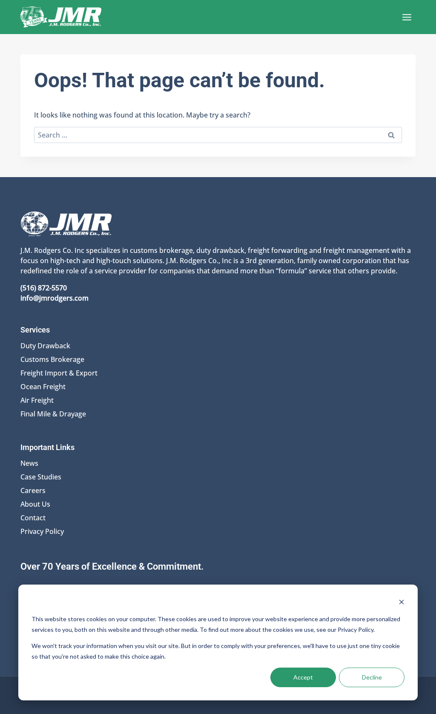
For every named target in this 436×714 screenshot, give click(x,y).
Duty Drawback (45, 345)
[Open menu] (407, 17)
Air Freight (37, 400)
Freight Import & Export (59, 373)
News (29, 463)
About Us (35, 504)
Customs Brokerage (52, 359)
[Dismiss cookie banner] (401, 603)
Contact (33, 517)
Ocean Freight (43, 386)
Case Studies (40, 477)
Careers (33, 490)
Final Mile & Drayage (53, 414)
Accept (303, 677)
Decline (372, 677)
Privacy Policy (42, 531)
